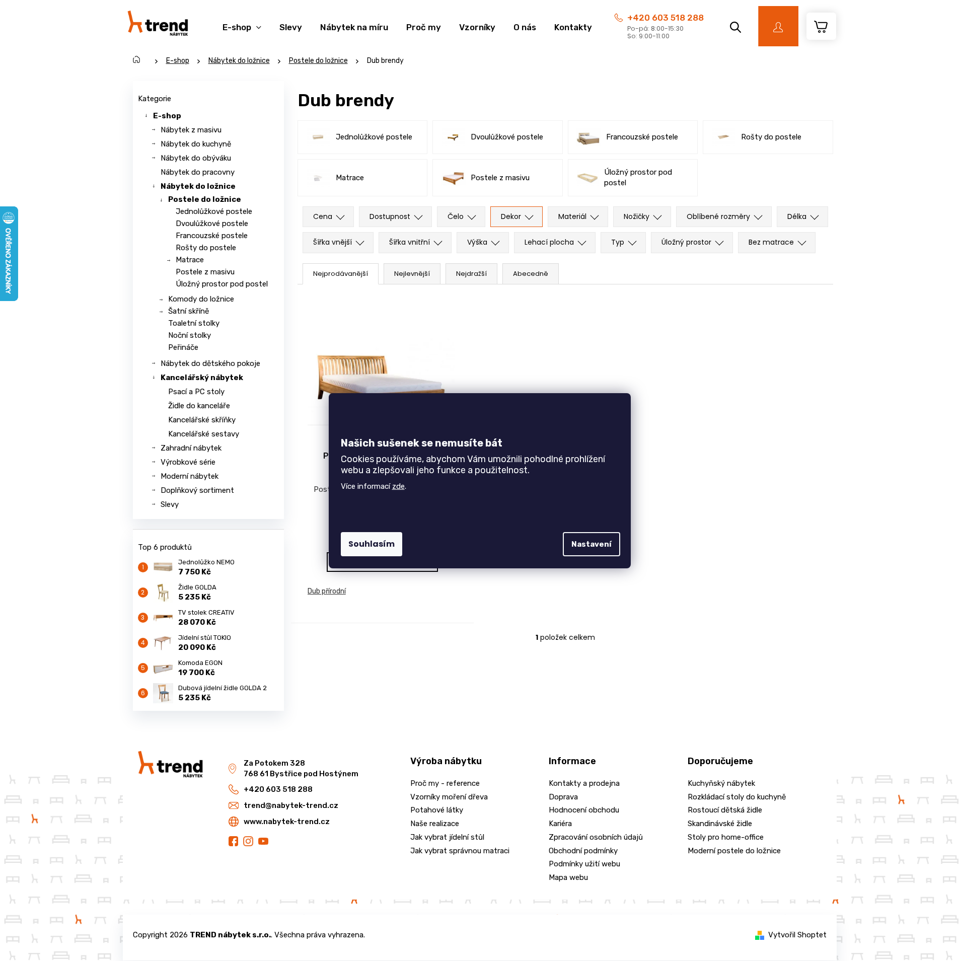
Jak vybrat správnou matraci (459, 850)
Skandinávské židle (720, 823)
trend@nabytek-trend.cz (291, 805)
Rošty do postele (206, 247)
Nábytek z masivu (191, 129)
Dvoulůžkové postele (212, 223)
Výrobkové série (188, 462)
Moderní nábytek (189, 476)
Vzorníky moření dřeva (449, 796)
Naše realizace (434, 823)
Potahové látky (436, 810)
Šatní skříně (188, 311)
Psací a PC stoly (196, 391)
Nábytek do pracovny (198, 172)
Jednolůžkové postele (214, 211)
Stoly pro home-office (726, 837)
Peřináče (183, 347)
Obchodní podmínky (583, 850)
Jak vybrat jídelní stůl (447, 837)
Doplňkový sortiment (197, 490)
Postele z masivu (205, 271)
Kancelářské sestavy (203, 433)
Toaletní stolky (193, 323)
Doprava (563, 796)
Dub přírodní (327, 591)
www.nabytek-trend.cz (287, 821)
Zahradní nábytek (191, 448)
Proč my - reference (445, 783)
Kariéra (560, 823)
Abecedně (530, 273)
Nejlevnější (412, 273)
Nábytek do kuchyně (196, 144)
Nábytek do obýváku (196, 158)
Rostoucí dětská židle (725, 810)
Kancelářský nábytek (202, 377)
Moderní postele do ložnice (734, 850)
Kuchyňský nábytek (721, 783)
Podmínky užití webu (584, 863)
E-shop (167, 115)
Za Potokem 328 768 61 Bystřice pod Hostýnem (301, 768)
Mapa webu (568, 877)
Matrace (190, 259)
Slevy (170, 504)
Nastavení (591, 544)
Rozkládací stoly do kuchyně (737, 796)
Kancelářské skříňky (202, 419)
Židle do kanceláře (199, 405)
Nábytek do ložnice (198, 186)
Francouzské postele (212, 235)
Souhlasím (371, 544)
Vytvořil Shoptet (797, 934)
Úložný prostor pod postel (222, 283)
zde (398, 486)
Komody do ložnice (201, 299)
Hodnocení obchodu (584, 810)
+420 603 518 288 (665, 18)
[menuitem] (241, 22)
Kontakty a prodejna (584, 783)
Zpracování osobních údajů (596, 837)
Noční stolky (189, 335)
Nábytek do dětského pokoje (210, 363)
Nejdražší (471, 273)
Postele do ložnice (204, 199)
